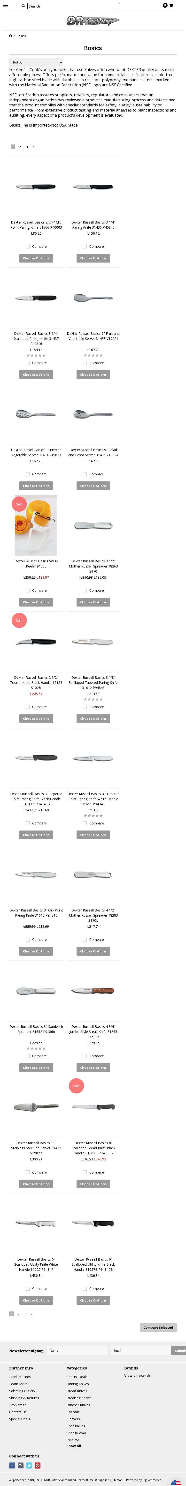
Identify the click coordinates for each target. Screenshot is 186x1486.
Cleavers (73, 1419)
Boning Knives (78, 1384)
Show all (74, 1446)
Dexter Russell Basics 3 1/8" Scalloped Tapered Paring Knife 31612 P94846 (93, 682)
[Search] (23, 5)
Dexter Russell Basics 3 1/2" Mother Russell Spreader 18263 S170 (93, 566)
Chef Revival (76, 1433)
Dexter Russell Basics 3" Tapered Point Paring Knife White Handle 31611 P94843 (93, 798)
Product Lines (20, 1376)
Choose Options (36, 258)
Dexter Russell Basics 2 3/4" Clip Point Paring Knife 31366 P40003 (36, 225)
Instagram (21, 1465)
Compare (39, 246)
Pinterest (38, 1465)
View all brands (137, 1375)
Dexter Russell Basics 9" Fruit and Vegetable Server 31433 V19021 (93, 336)
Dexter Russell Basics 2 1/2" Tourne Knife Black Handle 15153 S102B (36, 682)
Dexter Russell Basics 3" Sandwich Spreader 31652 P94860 (36, 1029)
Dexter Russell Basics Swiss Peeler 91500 (36, 563)
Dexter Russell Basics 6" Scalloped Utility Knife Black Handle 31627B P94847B (93, 1264)
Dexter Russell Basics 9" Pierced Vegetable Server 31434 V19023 (36, 452)
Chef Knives (76, 1426)
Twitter (29, 1465)
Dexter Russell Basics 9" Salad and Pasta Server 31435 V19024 (93, 452)
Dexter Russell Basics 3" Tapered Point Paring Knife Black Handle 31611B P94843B (36, 798)
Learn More (18, 1384)
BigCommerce (152, 1480)
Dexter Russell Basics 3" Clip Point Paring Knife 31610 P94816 (36, 913)
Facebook (12, 1465)
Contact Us (18, 1412)
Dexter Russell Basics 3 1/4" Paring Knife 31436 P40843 (93, 225)
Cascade (73, 1412)
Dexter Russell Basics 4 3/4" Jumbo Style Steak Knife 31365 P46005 (93, 1031)
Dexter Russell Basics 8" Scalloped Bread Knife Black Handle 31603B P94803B (93, 1148)
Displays (73, 1440)
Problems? (17, 1405)
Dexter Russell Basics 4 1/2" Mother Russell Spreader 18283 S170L (93, 915)
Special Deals (19, 1419)
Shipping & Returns (24, 1398)
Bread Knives (77, 1391)
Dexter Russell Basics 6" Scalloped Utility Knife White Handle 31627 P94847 (36, 1264)
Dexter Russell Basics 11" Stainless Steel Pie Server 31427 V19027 (36, 1148)
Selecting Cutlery (22, 1391)
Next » (33, 147)
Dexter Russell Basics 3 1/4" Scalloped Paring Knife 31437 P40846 (36, 338)
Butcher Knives (78, 1405)
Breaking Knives (79, 1398)
